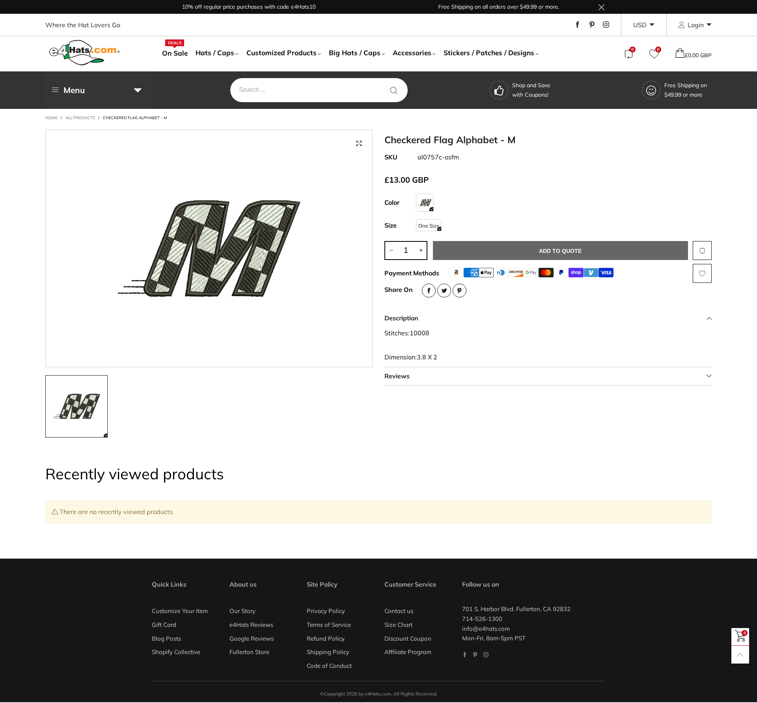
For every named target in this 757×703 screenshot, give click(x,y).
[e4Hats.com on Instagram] (485, 654)
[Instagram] (606, 25)
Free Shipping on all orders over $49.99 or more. (486, 6)
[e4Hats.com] (84, 53)
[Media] (359, 143)
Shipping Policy (328, 652)
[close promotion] (601, 7)
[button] (391, 250)
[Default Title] (425, 202)
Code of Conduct (329, 665)
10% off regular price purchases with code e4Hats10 (236, 6)
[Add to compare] (702, 250)
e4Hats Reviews (251, 624)
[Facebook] (578, 25)
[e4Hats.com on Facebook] (464, 654)
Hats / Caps (215, 53)
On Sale (175, 53)
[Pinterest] (592, 25)
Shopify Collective (176, 652)
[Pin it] (459, 290)
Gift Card (164, 624)
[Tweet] (444, 290)
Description (401, 318)
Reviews (397, 376)
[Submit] (394, 90)
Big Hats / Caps (354, 53)
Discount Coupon (407, 638)
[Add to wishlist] (702, 273)
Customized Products (281, 53)
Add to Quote (560, 251)
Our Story (242, 611)
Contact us (398, 611)
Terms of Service (329, 624)
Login (696, 25)
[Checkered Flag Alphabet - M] (209, 248)
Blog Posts (166, 638)
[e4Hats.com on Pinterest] (475, 654)
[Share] (429, 290)
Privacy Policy (326, 611)
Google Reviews (251, 638)
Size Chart (398, 624)
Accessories (412, 53)
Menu (74, 90)
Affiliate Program (407, 652)
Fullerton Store (249, 652)
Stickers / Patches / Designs (489, 53)
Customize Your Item (180, 611)
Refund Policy (326, 638)
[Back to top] (740, 655)
